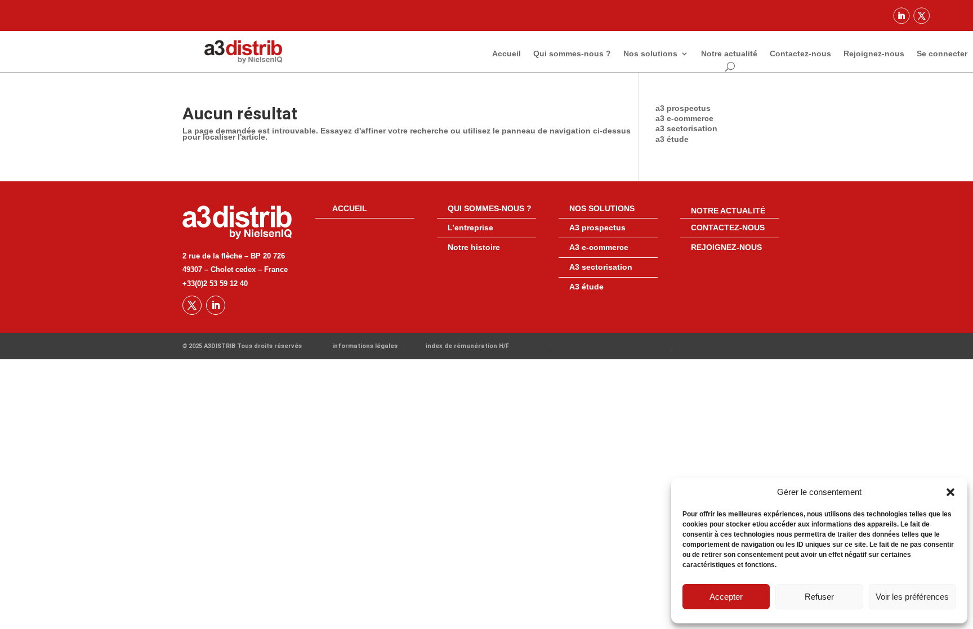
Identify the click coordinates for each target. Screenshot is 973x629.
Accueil (506, 54)
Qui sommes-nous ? (572, 54)
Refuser (819, 596)
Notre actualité (729, 54)
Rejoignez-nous (873, 54)
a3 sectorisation (686, 128)
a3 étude (672, 139)
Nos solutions (650, 54)
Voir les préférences (912, 596)
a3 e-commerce (684, 118)
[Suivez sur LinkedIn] (902, 15)
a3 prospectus (683, 108)
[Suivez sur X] (921, 15)
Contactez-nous (800, 54)
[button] (950, 492)
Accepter (726, 596)
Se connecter (942, 54)
